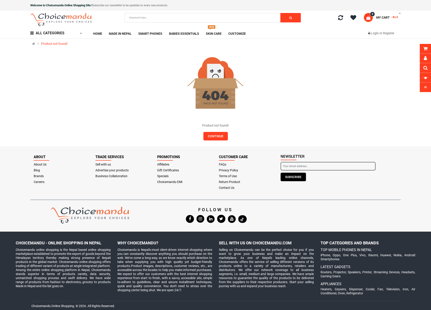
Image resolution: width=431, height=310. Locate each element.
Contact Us (226, 187)
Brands (39, 176)
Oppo (336, 255)
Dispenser (356, 289)
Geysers (340, 289)
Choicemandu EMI (170, 182)
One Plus (350, 255)
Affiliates (163, 164)
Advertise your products (112, 170)
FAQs (222, 164)
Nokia (398, 255)
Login (375, 33)
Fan (380, 289)
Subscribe (293, 177)
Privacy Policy (228, 170)
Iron (405, 289)
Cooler (370, 289)
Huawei (385, 255)
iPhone (325, 255)
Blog (37, 170)
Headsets (408, 272)
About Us (40, 164)
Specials (163, 176)
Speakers (354, 272)
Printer (367, 272)
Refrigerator (354, 293)
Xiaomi (373, 255)
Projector (339, 272)
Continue (215, 136)
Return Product (229, 182)
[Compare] (340, 18)
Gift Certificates (168, 170)
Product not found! (54, 43)
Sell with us (103, 164)
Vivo (362, 255)
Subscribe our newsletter (107, 5)
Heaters (326, 289)
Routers (326, 272)
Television (393, 289)
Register (388, 33)
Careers (39, 182)
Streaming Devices (387, 272)
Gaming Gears (331, 276)
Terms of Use (228, 176)
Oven (341, 293)
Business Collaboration (111, 176)
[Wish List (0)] (354, 18)
